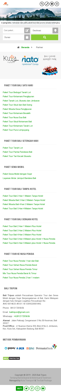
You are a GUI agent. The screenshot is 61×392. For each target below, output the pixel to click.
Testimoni (46, 378)
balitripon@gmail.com (19, 312)
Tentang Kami (16, 378)
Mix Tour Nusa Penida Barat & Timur (19, 273)
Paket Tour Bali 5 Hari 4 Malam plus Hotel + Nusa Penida (29, 239)
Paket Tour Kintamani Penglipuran (18, 96)
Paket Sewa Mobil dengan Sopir (17, 174)
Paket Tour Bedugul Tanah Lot (17, 92)
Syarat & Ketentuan (32, 378)
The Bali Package (44, 380)
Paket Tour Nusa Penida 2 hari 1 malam (21, 277)
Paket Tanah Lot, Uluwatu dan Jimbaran (21, 100)
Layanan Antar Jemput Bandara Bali (19, 178)
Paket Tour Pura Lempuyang (16, 130)
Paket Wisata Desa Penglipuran (17, 109)
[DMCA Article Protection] (11, 359)
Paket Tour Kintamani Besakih (16, 113)
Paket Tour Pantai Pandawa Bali (17, 152)
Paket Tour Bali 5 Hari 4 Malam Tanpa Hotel (23, 208)
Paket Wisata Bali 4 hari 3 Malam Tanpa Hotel (24, 204)
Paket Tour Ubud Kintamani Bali (17, 121)
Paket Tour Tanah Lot (13, 148)
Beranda (25, 47)
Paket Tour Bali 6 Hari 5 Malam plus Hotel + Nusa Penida (29, 243)
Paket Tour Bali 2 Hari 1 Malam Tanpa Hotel (23, 196)
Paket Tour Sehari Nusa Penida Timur (20, 269)
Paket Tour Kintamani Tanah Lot (18, 126)
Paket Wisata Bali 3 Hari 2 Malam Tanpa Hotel (24, 200)
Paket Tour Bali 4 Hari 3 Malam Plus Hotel (22, 234)
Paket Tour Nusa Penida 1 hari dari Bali (21, 261)
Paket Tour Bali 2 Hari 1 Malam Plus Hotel (22, 226)
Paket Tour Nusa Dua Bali (14, 117)
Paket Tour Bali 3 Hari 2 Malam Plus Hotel (22, 230)
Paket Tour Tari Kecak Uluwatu (17, 156)
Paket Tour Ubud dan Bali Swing (17, 105)
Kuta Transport (27, 380)
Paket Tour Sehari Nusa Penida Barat (20, 265)
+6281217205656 (22, 316)
